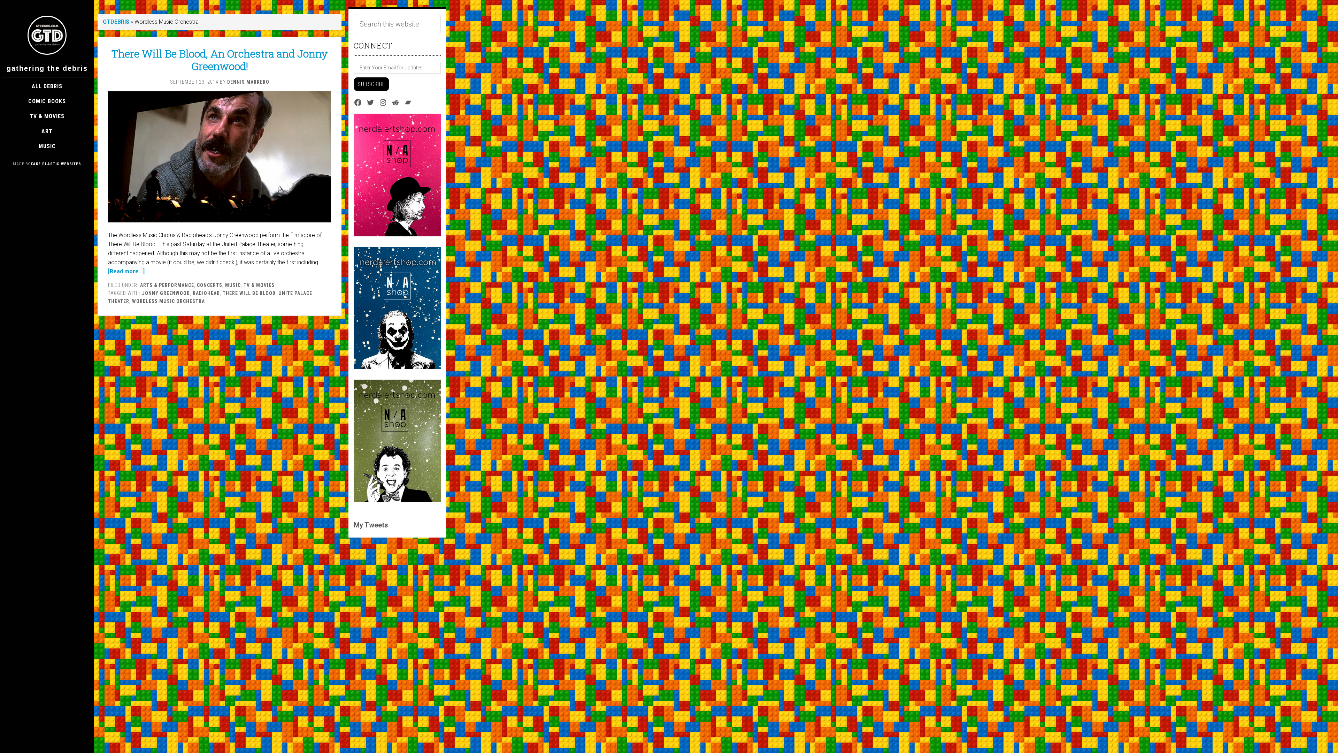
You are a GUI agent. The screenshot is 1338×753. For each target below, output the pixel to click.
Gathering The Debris (47, 68)
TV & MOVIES (259, 285)
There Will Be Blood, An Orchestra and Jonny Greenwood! (220, 60)
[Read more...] (126, 271)
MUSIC (233, 285)
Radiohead (206, 293)
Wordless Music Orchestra (168, 301)
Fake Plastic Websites (56, 164)
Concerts (209, 285)
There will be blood (249, 293)
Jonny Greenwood (166, 293)
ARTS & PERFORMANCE (167, 285)
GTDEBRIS (116, 21)
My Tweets (371, 525)
